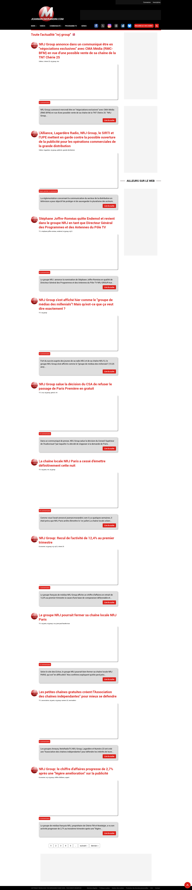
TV (40, 231)
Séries (84, 26)
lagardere (47, 150)
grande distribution (69, 150)
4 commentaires (44, 354)
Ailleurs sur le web (141, 180)
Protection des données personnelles (137, 888)
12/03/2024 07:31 (35, 134)
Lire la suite (109, 120)
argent (67, 777)
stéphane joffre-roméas (49, 231)
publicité (59, 150)
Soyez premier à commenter (48, 191)
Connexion (147, 2)
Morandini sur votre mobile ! (144, 26)
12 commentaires (44, 665)
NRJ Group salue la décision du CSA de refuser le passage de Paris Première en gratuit (75, 386)
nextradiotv (72, 700)
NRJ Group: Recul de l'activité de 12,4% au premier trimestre (76, 540)
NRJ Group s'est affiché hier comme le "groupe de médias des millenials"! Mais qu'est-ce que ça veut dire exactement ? (76, 304)
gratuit (53, 393)
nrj (53, 546)
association (45, 700)
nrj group (53, 61)
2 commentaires (44, 102)
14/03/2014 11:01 (35, 616)
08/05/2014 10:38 (35, 539)
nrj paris (44, 470)
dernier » (94, 845)
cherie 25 (47, 61)
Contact (157, 888)
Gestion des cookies (118, 888)
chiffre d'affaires (59, 777)
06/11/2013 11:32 (35, 770)
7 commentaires (44, 588)
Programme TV (71, 26)
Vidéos (42, 26)
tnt (56, 393)
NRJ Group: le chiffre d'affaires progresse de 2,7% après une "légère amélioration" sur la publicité (76, 771)
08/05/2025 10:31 (35, 45)
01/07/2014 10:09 (35, 462)
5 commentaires (44, 742)
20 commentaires (44, 511)
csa (43, 393)
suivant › (83, 845)
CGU (151, 888)
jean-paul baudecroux (63, 623)
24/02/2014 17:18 (35, 693)
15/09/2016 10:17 (35, 301)
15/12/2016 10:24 (35, 220)
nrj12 (70, 231)
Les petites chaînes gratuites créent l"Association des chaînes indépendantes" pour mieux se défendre (78, 694)
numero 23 (64, 700)
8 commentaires (44, 272)
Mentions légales (92, 888)
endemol (59, 231)
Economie (42, 546)
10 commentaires (44, 434)
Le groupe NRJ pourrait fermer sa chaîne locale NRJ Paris (77, 617)
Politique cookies (104, 888)
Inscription (156, 2)
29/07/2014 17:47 (35, 385)
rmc (58, 61)
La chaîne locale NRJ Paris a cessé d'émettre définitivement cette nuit (72, 463)
